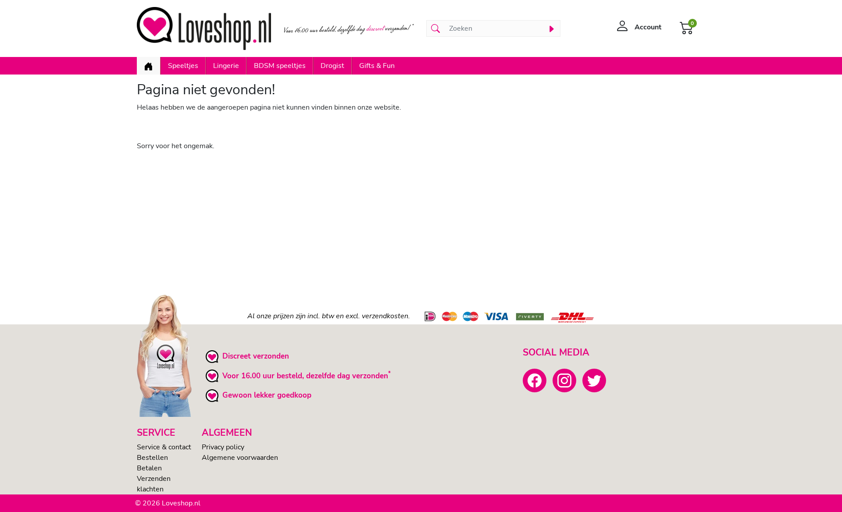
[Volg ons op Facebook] (534, 380)
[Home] (148, 66)
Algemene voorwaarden (240, 457)
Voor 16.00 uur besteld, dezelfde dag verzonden (305, 376)
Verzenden (154, 479)
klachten (150, 489)
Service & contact (164, 447)
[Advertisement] (400, 219)
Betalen (149, 468)
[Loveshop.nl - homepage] (204, 28)
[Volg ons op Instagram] (564, 380)
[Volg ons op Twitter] (594, 380)
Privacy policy (223, 447)
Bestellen (152, 457)
